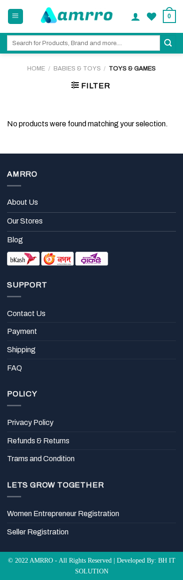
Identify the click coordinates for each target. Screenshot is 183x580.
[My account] (135, 16)
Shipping (21, 350)
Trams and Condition (41, 459)
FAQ (14, 368)
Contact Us (26, 313)
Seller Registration (38, 532)
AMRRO (41, 560)
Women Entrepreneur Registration (63, 514)
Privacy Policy (30, 422)
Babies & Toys (77, 68)
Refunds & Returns (38, 441)
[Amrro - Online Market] (77, 16)
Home (36, 68)
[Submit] (168, 43)
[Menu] (15, 16)
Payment (22, 331)
